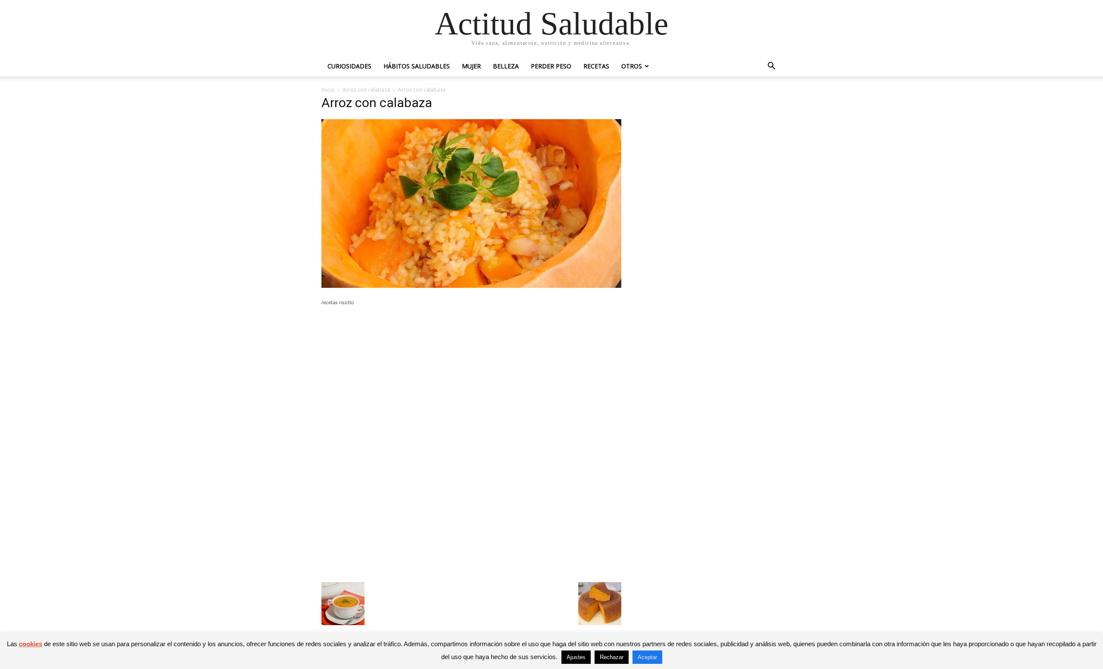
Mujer (471, 66)
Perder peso (551, 66)
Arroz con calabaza (366, 89)
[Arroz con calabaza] (471, 285)
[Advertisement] (471, 375)
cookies (30, 643)
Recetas (596, 66)
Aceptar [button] (647, 657)
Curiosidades (349, 66)
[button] (771, 67)
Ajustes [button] (576, 657)
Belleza (506, 66)
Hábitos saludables (416, 66)
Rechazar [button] (611, 657)
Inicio (327, 89)
